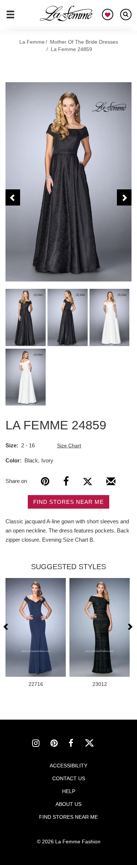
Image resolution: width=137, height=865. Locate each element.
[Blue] (68, 181)
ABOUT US (68, 804)
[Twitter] (87, 481)
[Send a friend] (110, 484)
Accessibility (68, 765)
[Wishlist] (107, 14)
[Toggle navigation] (10, 17)
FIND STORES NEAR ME (68, 502)
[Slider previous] (7, 626)
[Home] (66, 14)
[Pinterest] (45, 481)
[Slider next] (129, 626)
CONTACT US (68, 778)
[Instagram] (41, 744)
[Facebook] (66, 481)
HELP (68, 791)
